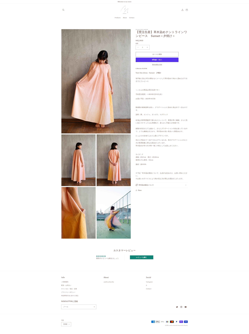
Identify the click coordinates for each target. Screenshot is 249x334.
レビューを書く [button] (141, 257)
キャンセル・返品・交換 (69, 289)
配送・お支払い (66, 285)
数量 (137, 43)
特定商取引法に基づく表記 (69, 295)
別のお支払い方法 (157, 64)
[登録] (94, 307)
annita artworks (109, 282)
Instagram (149, 282)
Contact (148, 289)
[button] (63, 10)
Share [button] (140, 190)
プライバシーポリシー (68, 292)
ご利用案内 (64, 282)
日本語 (65, 324)
